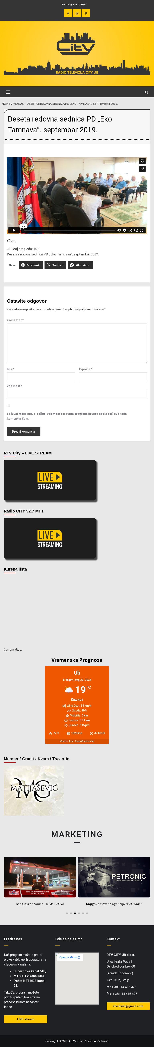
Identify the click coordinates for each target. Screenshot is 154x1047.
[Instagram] (77, 13)
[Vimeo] (86, 13)
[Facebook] (68, 13)
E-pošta (85, 369)
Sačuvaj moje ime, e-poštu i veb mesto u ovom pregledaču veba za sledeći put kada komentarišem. (67, 416)
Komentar (15, 320)
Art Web (74, 1041)
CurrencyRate (13, 649)
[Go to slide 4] (79, 913)
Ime (10, 369)
